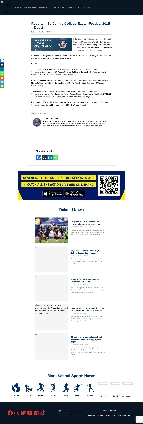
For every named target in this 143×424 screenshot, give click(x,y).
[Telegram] (2, 82)
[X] (2, 65)
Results (43, 7)
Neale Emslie (77, 313)
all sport (16, 395)
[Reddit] (2, 78)
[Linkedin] (2, 69)
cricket (65, 395)
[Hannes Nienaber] (37, 122)
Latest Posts (42, 113)
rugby (29, 395)
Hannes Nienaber (50, 118)
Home (18, 7)
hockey (41, 395)
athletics (90, 395)
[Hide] (1, 90)
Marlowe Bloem (77, 226)
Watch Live (58, 7)
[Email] (2, 86)
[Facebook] (2, 61)
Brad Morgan (77, 255)
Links (70, 7)
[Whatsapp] (2, 73)
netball (53, 395)
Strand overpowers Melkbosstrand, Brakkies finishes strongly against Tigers (86, 339)
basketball (114, 396)
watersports (102, 396)
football (77, 395)
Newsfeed (30, 7)
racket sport (126, 396)
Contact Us (83, 7)
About (34, 113)
